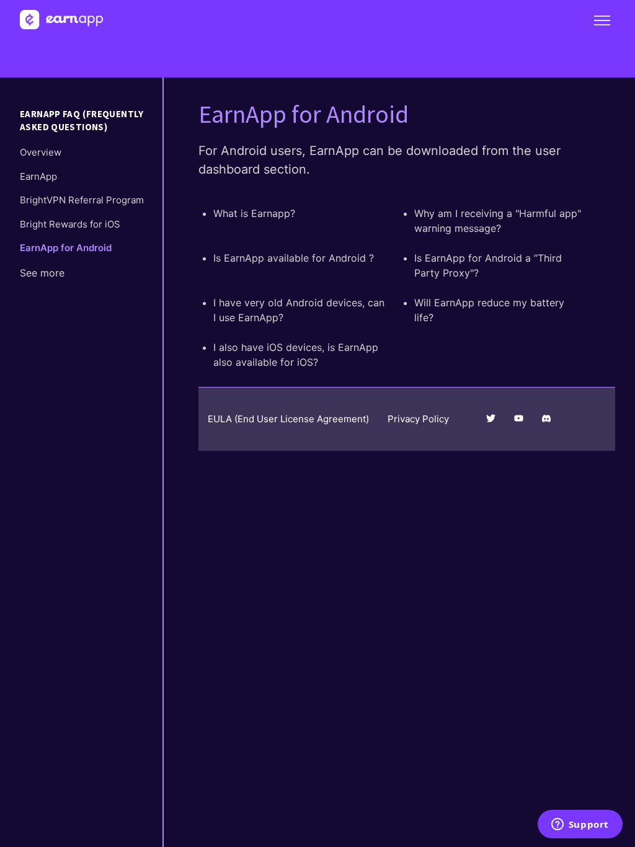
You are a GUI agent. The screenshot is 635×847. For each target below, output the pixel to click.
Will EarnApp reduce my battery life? (489, 310)
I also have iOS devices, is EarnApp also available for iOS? (295, 354)
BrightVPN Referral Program (82, 200)
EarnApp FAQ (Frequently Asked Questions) (82, 120)
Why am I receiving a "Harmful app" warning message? (497, 220)
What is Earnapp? (254, 213)
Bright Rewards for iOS (70, 224)
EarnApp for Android (66, 248)
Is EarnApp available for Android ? (293, 258)
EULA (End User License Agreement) (288, 419)
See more (42, 273)
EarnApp (38, 176)
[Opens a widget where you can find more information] (580, 825)
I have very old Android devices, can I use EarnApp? (298, 310)
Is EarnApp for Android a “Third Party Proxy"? (488, 265)
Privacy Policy (418, 419)
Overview (40, 152)
